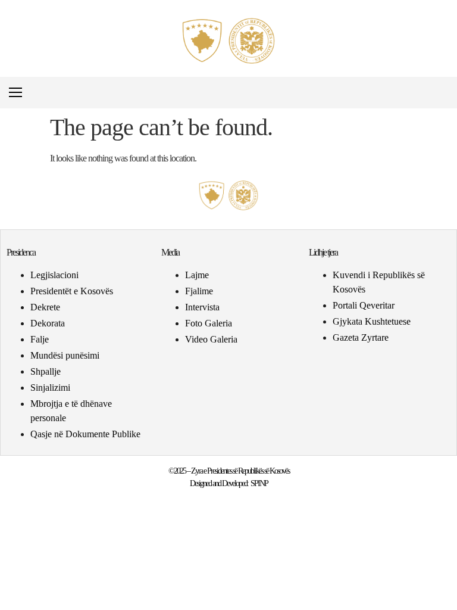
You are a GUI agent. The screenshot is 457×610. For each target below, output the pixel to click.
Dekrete (45, 307)
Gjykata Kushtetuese (372, 321)
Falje (39, 339)
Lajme (197, 275)
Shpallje (45, 371)
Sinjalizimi (50, 387)
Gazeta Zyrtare (361, 337)
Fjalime (199, 291)
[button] (441, 92)
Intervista (202, 307)
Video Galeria (211, 339)
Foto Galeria (208, 323)
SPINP (259, 483)
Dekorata (47, 323)
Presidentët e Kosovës (71, 291)
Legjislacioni (54, 275)
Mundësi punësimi (64, 355)
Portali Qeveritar (364, 305)
